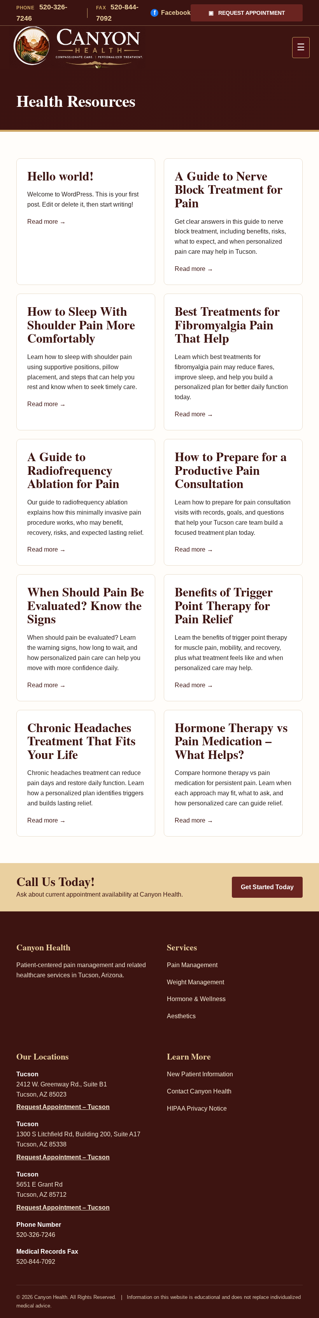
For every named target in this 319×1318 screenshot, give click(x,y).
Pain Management (192, 965)
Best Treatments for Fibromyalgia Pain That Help (227, 324)
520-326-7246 (41, 12)
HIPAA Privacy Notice (197, 1108)
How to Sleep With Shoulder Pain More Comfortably (81, 324)
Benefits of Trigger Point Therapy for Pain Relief (224, 605)
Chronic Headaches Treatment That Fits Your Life (81, 740)
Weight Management (195, 982)
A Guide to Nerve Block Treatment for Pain (228, 189)
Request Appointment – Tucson (63, 1107)
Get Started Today (267, 887)
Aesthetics (181, 1016)
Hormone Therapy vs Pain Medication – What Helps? (231, 740)
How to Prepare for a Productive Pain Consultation (231, 469)
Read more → (46, 221)
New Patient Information (200, 1074)
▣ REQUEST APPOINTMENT (247, 13)
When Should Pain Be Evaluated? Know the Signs (85, 605)
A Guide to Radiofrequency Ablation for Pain (73, 469)
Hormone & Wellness (196, 999)
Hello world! (60, 175)
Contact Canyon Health (199, 1091)
